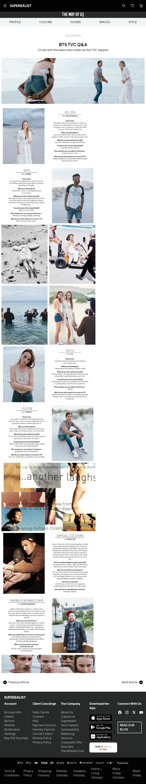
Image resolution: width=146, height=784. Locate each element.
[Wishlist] (132, 6)
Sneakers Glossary (79, 773)
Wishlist (9, 725)
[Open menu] (5, 6)
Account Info (12, 712)
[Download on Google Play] (100, 727)
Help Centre (41, 712)
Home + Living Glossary (97, 773)
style (133, 22)
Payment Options (44, 725)
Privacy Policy (42, 742)
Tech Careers (70, 725)
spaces (104, 22)
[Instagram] (127, 712)
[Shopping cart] (141, 6)
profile (15, 22)
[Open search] (124, 6)
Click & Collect (43, 733)
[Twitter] (134, 712)
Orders (9, 716)
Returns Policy (42, 738)
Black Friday (137, 773)
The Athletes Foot (72, 751)
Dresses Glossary (62, 773)
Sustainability (70, 729)
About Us (67, 712)
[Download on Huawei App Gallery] (100, 736)
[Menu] (115, 744)
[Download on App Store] (100, 718)
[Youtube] (141, 712)
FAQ (35, 721)
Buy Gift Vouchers (16, 738)
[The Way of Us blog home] (73, 15)
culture (45, 22)
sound (75, 22)
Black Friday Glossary (118, 773)
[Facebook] (120, 712)
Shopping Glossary (44, 773)
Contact (38, 716)
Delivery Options (44, 729)
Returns (9, 721)
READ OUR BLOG (127, 727)
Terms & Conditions (11, 773)
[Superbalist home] (20, 5)
